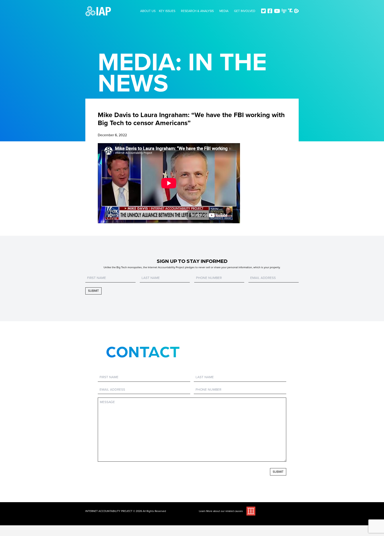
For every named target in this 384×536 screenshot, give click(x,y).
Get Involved (244, 11)
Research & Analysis (197, 11)
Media (223, 11)
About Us (148, 11)
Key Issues (167, 11)
